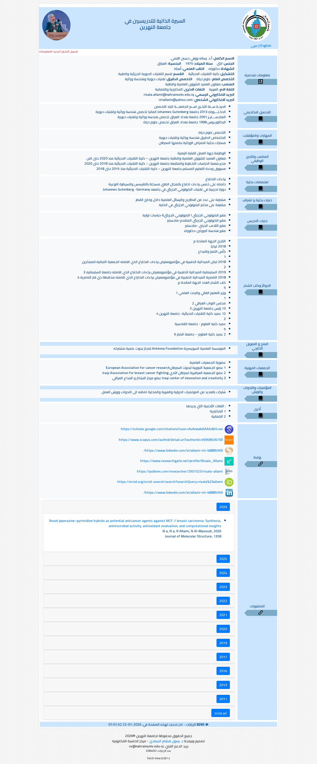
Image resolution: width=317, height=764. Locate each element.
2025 (223, 559)
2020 (223, 629)
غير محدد (220, 713)
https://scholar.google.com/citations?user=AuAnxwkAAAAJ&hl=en (172, 429)
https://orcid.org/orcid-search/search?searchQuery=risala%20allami (170, 482)
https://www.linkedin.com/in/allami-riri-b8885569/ (183, 450)
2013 (223, 685)
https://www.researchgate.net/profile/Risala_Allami (181, 460)
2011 (223, 699)
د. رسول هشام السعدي (166, 741)
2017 (223, 657)
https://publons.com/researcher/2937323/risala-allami (180, 471)
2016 (223, 671)
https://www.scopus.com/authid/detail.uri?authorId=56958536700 (171, 439)
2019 (223, 643)
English (265, 45)
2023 (223, 587)
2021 (223, 615)
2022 (223, 601)
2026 (223, 507)
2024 (223, 573)
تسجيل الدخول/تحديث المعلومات (58, 51)
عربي (254, 45)
